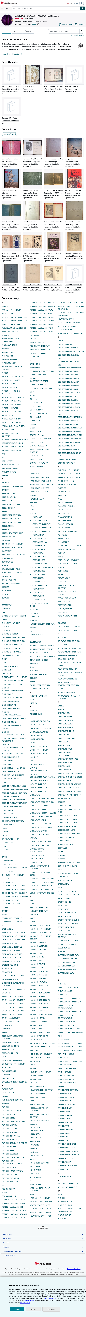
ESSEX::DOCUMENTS (10, 1046)
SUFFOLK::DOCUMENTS (67, 958)
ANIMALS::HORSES (9, 359)
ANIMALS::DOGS (8, 352)
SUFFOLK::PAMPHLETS (67, 969)
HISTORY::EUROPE (37, 560)
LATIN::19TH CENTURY (39, 753)
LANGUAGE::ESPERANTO (40, 721)
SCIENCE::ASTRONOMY (67, 826)
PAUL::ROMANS (64, 528)
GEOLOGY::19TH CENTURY (41, 388)
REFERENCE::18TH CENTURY (69, 648)
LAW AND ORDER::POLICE (40, 780)
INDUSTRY (34, 671)
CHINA (4, 659)
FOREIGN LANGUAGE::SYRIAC (41, 328)
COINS (4, 782)
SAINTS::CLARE (64, 742)
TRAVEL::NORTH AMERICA (68, 1155)
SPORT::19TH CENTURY (67, 891)
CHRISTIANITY (8, 670)
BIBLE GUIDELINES (9, 497)
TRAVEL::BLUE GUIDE (66, 1104)
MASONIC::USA (36, 1025)
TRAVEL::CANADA (65, 1108)
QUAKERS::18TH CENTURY (69, 626)
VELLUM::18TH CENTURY (68, 1187)
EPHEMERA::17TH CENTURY (13, 996)
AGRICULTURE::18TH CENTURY (14, 317)
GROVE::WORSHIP (37, 466)
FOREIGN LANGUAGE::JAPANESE (43, 306)
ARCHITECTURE (8, 429)
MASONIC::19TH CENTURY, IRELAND (41, 937)
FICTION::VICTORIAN (10, 1178)
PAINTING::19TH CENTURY (69, 470)
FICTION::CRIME (8, 1118)
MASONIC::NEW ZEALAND (40, 993)
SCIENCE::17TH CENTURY (68, 815)
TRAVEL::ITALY (64, 1140)
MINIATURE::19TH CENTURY (41, 1090)
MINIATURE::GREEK (37, 1097)
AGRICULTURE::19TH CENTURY (14, 321)
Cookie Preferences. (50, 1298)
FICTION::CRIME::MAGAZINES (13, 1121)
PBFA (34, 24)
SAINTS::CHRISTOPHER (67, 738)
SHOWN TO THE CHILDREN (69, 873)
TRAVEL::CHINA (64, 1111)
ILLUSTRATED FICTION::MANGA (42, 656)
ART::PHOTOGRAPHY (10, 468)
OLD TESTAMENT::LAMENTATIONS (70, 415)
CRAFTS (5, 832)
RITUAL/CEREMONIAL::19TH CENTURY (69, 697)
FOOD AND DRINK (9, 1196)
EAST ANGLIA (7, 929)
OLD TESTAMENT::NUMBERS (69, 431)
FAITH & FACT (7, 1089)
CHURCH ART (7, 694)
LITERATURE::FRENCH (39, 806)
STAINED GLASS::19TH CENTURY (67, 935)
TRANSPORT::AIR (65, 1065)
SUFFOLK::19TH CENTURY (68, 955)
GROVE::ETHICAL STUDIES (40, 438)
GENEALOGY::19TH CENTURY (42, 371)
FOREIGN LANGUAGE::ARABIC (13, 1203)
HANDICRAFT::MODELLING (40, 481)
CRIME (4, 835)
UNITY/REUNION (65, 1176)
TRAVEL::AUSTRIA (65, 1101)
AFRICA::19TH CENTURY (12, 310)
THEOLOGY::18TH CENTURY (69, 1002)
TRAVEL (61, 1086)
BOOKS (5, 565)
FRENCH (33, 339)
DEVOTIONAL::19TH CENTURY (14, 868)
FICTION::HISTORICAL (11, 1136)
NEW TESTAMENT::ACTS (40, 1205)
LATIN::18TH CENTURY (39, 750)
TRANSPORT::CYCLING (67, 1083)
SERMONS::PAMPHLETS (67, 866)
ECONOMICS (7, 968)
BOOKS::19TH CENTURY (12, 573)
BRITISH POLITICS (9, 580)
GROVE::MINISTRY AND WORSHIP (39, 450)
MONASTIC (34, 1145)
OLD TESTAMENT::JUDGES (69, 407)
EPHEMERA (6, 993)
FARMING (5, 1096)
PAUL (60, 499)
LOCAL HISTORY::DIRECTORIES (42, 882)
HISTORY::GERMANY (38, 574)
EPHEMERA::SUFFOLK (10, 1021)
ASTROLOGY (7, 475)
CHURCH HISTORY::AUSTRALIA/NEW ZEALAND (13, 733)
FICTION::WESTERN (10, 1182)
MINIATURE (34, 1083)
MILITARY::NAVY (36, 1079)
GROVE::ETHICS (36, 442)
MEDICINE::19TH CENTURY (41, 1057)
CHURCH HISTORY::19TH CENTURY (12, 726)
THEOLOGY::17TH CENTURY (69, 998)
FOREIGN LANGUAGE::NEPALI (41, 313)
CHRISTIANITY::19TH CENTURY (14, 677)
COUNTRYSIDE (8, 824)
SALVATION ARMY (65, 798)
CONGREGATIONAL (10, 817)
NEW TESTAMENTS (66, 319)
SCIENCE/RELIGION (65, 844)
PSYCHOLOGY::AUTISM (67, 616)
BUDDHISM (6, 591)
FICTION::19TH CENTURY (12, 1111)
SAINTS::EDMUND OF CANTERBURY (66, 753)
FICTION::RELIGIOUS (10, 1154)
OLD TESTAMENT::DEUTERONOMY (70, 359)
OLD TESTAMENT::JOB (67, 396)
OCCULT (61, 340)
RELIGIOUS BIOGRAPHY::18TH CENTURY (70, 673)
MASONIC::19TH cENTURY (40, 932)
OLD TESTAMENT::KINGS (68, 411)
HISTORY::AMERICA (38, 538)
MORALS (33, 1148)
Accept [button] (17, 1309)
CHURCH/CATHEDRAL (11, 779)
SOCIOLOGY (63, 877)
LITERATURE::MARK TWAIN (41, 827)
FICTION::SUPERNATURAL (12, 1171)
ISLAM (32, 681)
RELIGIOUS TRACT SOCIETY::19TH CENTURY (68, 683)
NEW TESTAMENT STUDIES (41, 1201)
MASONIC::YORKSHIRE (39, 1036)
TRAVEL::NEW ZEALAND (67, 1147)
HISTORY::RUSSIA (37, 589)
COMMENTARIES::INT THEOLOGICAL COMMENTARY (14, 798)
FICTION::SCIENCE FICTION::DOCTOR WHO (12, 1162)
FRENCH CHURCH (37, 342)
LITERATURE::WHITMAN (39, 834)
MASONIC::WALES (37, 1029)
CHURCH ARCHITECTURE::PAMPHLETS (14, 689)
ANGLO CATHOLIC (9, 345)
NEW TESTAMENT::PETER (40, 1216)
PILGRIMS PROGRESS (66, 549)
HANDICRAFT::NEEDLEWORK (41, 484)
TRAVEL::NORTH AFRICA (68, 1151)
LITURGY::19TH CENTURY (40, 842)
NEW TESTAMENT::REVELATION (71, 303)
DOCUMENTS (7, 882)
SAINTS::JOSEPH (64, 780)
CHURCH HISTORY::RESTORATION (12, 752)
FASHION (5, 1103)
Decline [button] (33, 1309)
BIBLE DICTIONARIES (10, 493)
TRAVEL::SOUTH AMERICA (68, 1165)
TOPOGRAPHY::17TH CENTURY (71, 1043)
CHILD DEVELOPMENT (11, 623)
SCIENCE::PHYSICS (65, 841)
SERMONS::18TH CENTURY (69, 862)
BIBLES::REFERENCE (10, 537)
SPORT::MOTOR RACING (68, 923)
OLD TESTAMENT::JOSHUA (69, 403)
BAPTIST (5, 490)
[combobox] (46, 8)
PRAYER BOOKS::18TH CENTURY (67, 586)
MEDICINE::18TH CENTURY (41, 1054)
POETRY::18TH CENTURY (68, 560)
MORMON (34, 1152)
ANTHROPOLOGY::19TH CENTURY (12, 367)
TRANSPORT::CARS (66, 1079)
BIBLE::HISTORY (8, 508)
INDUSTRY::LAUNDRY (38, 674)
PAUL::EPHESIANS (65, 510)
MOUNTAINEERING (37, 1155)
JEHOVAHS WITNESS (38, 696)
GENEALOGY (35, 367)
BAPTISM (5, 483)
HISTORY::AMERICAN (38, 542)
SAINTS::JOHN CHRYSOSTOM (70, 773)
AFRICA (5, 306)
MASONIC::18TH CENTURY (41, 925)
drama (4, 914)
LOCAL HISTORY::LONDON (41, 886)
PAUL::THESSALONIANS (67, 531)
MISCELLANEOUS (37, 1104)
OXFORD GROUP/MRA (67, 459)
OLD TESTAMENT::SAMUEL (69, 449)
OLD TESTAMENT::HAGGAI (68, 382)
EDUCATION (7, 972)
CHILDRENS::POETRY (10, 655)
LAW (31, 761)
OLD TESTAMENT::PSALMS (69, 442)
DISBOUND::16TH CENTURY (13, 875)
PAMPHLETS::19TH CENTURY (70, 477)
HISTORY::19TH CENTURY (40, 531)
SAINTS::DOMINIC (65, 745)
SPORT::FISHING (64, 902)
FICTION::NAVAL (8, 1150)
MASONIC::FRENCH (37, 957)
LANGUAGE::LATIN (37, 725)
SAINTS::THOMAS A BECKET (69, 795)
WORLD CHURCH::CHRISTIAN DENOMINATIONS (70, 1210)
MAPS (32, 904)
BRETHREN (6, 576)
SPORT (61, 887)
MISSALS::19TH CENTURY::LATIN (37, 1129)
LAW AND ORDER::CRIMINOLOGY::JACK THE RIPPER (42, 775)
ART (3, 454)
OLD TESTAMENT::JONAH (68, 400)
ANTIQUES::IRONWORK (11, 404)
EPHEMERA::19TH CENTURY (13, 1007)
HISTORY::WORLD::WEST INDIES (40, 604)
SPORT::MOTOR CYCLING (68, 920)
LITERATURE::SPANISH (39, 831)
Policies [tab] (28, 31)
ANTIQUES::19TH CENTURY (13, 376)
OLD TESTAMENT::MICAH (68, 424)
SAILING (61, 706)
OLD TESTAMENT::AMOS (68, 348)
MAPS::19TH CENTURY (39, 907)
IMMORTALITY (36, 663)
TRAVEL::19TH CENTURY (68, 1090)
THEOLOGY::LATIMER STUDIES (70, 1032)
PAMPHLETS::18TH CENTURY (70, 474)
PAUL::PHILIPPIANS (65, 524)
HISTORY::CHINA (36, 553)
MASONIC (34, 922)
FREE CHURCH (35, 335)
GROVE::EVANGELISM (38, 446)
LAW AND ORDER (37, 764)
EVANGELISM (7, 1075)
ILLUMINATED (35, 642)
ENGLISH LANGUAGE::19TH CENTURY (13, 984)
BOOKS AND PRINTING (11, 569)
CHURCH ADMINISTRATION (13, 680)
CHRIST (5, 662)
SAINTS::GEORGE (65, 762)
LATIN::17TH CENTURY (39, 746)
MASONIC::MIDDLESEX (39, 985)
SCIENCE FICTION (65, 806)
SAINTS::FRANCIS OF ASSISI (69, 759)
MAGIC (32, 900)
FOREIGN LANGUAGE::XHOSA (41, 331)
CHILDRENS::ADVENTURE (12, 644)
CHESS (4, 619)
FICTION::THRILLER (9, 1174)
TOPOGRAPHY (64, 1039)
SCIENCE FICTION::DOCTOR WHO (69, 810)
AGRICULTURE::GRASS (11, 324)
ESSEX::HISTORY (8, 1049)
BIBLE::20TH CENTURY (11, 504)
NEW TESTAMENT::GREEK (40, 1209)
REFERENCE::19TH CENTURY (69, 652)
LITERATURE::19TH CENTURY (42, 802)
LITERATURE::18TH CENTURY (42, 798)
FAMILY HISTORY (9, 1093)
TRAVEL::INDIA (64, 1137)
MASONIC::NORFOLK (38, 996)
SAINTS (61, 709)
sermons (61, 859)
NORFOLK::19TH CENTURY (69, 322)
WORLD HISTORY (65, 1215)
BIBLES (4, 511)
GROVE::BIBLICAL (36, 431)
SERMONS (62, 855)
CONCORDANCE (8, 810)
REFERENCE (62, 644)
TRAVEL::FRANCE (65, 1126)
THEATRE (62, 984)
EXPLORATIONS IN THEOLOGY (14, 1082)
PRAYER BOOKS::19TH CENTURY (67, 592)
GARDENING (35, 364)
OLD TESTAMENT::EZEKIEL (69, 375)
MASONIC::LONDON (38, 978)
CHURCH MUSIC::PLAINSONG (13, 768)
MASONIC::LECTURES (38, 975)
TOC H (60, 1036)
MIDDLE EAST (35, 1065)
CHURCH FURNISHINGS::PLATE (14, 718)
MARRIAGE (34, 914)
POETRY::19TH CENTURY (68, 564)
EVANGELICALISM (9, 1071)
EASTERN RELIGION (10, 965)
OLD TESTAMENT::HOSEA (68, 385)
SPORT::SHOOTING (66, 927)
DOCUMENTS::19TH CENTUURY (15, 896)
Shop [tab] (6, 31)
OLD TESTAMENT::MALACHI (69, 420)
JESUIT (32, 699)
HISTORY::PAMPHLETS (39, 585)
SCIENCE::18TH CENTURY (68, 819)
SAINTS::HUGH (64, 766)
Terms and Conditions (74, 1269)
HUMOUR (34, 620)
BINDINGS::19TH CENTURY (13, 544)
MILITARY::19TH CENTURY (40, 1072)
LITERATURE (35, 795)
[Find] (82, 8)
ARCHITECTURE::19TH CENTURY (11, 434)
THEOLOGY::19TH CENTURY (69, 1012)
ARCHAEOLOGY (8, 415)
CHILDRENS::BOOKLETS (11, 648)
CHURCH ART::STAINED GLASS (14, 698)
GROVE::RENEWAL (37, 459)
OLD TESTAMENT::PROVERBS (70, 438)
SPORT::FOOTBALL (65, 905)
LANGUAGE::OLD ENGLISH (40, 728)
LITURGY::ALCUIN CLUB (39, 845)
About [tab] (16, 31)
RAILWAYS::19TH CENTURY (69, 641)
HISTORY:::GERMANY (38, 520)
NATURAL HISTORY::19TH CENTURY (40, 1189)
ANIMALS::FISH (8, 356)
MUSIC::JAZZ (35, 1166)
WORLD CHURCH (65, 1205)
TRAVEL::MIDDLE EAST (67, 1144)
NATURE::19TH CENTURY (40, 1198)
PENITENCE (62, 535)
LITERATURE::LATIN (38, 820)
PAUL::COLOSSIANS (66, 502)
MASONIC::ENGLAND (38, 949)
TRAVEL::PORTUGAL (66, 1158)
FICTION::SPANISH (9, 1167)
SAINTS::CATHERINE (66, 731)
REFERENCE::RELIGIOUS (67, 655)
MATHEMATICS (36, 1039)
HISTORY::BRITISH (37, 546)
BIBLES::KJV (6, 529)
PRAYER (61, 574)
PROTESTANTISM (65, 605)
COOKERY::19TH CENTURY (13, 821)
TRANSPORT (63, 1057)
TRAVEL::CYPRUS (65, 1115)
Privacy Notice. (25, 1303)
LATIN (32, 743)
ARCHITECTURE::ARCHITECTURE (15, 439)
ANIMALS (5, 348)
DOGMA (5, 907)
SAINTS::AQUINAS (65, 716)
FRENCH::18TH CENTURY (40, 349)
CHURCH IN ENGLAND (10, 757)
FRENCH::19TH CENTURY (40, 353)
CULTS (4, 846)
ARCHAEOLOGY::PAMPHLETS (13, 426)
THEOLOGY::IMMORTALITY (69, 1029)
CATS (4, 612)
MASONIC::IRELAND (38, 964)
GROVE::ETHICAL (37, 435)
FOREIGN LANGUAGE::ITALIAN (42, 303)
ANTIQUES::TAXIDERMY (11, 411)
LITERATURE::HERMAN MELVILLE (43, 813)
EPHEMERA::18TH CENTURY (13, 1003)
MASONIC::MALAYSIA (38, 982)
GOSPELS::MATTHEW (38, 413)
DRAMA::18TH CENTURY (12, 918)
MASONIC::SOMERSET (39, 1011)
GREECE (33, 424)
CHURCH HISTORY (9, 722)
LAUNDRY (34, 757)
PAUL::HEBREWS (64, 520)
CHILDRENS (6, 630)
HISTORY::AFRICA (37, 535)
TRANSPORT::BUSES (66, 1072)
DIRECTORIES (7, 871)
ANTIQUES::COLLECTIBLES (13, 397)
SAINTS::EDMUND (65, 749)
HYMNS (33, 627)
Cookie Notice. (29, 1300)
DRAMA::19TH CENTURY (12, 922)
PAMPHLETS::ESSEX (66, 481)
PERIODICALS (63, 538)
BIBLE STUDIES (8, 501)
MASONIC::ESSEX (37, 953)
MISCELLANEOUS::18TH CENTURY (39, 1109)
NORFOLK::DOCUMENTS (68, 326)
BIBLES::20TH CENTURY (11, 522)
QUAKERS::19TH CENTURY (69, 630)
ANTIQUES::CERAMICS (11, 380)
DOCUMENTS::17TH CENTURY (14, 886)
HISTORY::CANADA (37, 549)
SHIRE (60, 869)
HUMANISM (34, 617)
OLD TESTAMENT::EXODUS (69, 371)
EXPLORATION (8, 1078)
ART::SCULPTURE (9, 472)
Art (3, 457)
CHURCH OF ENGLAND (11, 771)
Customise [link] (51, 1309)
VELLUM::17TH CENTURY (68, 1183)
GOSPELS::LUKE (36, 406)
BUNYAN (5, 598)
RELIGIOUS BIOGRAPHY (67, 669)
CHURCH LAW (7, 761)
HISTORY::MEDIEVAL (38, 582)
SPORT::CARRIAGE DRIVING (69, 895)
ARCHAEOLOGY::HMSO (11, 419)
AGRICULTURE (7, 313)
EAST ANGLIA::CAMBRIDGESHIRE (15, 940)
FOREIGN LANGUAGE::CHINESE (14, 1207)
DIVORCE (5, 878)
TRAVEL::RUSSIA (64, 1162)
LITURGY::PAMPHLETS (39, 855)
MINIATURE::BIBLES (37, 1093)
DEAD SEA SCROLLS (10, 864)
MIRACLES (34, 1101)
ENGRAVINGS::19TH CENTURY (14, 989)
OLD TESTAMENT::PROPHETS (70, 435)
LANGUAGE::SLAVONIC (39, 732)
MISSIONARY (35, 1134)
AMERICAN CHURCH (10, 331)
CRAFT (4, 828)
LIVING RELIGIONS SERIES (40, 859)
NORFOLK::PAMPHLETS (67, 330)
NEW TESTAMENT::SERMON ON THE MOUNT (71, 314)
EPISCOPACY (7, 1025)
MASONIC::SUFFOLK (38, 1018)
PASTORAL (62, 495)
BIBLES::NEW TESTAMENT (12, 533)
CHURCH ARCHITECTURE (12, 684)
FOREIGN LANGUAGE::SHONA (42, 317)
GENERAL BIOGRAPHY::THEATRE (39, 379)
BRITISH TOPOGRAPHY (11, 583)
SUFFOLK (61, 951)
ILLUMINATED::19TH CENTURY (42, 645)
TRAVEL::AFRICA (64, 1093)
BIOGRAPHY (7, 551)
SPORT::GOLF (63, 909)
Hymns (32, 631)
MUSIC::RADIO (35, 1170)
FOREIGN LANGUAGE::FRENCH (14, 1210)
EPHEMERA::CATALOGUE (12, 1014)
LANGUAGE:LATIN (37, 739)
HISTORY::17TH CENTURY (40, 524)
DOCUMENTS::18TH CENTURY (14, 889)
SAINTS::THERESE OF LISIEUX (70, 791)
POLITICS (61, 567)
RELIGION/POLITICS (66, 659)
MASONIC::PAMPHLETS (39, 1003)
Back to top (43, 1228)
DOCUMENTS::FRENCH (11, 900)
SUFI (59, 976)
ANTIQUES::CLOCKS (10, 387)
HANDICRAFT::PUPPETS (39, 488)
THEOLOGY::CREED (66, 1025)
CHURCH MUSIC (8, 764)
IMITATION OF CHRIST (39, 660)
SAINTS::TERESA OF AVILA (68, 788)
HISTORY (33, 513)
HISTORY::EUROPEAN (38, 564)
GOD (32, 392)
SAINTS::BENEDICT (65, 724)
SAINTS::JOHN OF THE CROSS (70, 777)
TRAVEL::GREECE (65, 1133)
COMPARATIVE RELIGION (12, 806)
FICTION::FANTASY (9, 1125)
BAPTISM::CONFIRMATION (12, 486)
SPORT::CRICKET (65, 898)
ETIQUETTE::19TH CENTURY (14, 1064)
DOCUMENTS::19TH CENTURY (14, 893)
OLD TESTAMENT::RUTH (68, 446)
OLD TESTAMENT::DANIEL (68, 355)
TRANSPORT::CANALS (67, 1075)
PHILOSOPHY (63, 542)
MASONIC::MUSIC (37, 989)
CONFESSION (7, 814)
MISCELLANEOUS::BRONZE (41, 1120)
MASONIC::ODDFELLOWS (40, 1000)
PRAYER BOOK (64, 578)
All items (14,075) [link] (9, 134)
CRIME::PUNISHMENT (10, 839)
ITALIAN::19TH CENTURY (40, 689)
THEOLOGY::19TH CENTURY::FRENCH (65, 1016)
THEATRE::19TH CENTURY (69, 987)
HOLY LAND (34, 609)
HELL (32, 506)
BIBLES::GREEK (8, 526)
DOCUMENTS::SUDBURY (12, 904)
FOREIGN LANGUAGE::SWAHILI (42, 324)
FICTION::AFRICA (8, 1114)
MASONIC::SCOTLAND (39, 1007)
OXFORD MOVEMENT (66, 463)
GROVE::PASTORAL (37, 456)
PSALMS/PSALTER (65, 609)
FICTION (5, 1107)
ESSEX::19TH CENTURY (11, 1042)
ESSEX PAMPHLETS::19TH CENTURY (12, 1037)
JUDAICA (33, 703)
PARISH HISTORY (65, 492)
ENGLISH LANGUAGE (10, 979)
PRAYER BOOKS (64, 582)
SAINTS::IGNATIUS (65, 770)
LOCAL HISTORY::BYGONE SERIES (40, 873)
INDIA (32, 667)
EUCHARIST (6, 1067)
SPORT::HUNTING (65, 916)
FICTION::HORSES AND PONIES (14, 1143)
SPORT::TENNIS (64, 931)
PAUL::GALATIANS (65, 517)
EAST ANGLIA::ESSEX (10, 943)
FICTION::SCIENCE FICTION (13, 1157)
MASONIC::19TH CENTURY (41, 929)
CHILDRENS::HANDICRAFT (12, 652)
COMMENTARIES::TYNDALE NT (14, 803)
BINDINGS (6, 540)
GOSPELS (33, 399)
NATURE (33, 1194)
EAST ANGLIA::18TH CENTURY (14, 932)
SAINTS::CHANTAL (65, 734)
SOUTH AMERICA (65, 880)
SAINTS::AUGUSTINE (66, 720)
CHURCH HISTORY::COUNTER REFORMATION (14, 739)
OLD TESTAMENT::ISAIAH (68, 389)
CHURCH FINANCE (9, 705)
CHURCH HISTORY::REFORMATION (12, 745)
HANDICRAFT (35, 474)
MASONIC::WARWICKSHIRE (41, 1032)
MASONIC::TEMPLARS (38, 1021)
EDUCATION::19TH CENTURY (14, 976)
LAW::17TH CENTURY (38, 784)
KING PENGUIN (36, 714)
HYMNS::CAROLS (36, 635)
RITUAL (61, 689)
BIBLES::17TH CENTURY (11, 515)
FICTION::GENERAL (9, 1129)
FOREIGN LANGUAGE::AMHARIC (14, 1200)
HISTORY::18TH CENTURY (40, 528)
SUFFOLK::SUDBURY (66, 973)
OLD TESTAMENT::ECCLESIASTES (69, 366)
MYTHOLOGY (35, 1177)
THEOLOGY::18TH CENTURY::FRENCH (65, 1006)
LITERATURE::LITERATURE (40, 824)
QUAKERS (62, 623)
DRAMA (5, 911)
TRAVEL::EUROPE (65, 1119)
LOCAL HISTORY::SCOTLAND (42, 889)
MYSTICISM (34, 1173)
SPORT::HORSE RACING (67, 913)
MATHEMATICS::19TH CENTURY (43, 1043)
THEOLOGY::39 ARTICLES (68, 1021)
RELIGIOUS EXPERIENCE (67, 679)
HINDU (32, 510)
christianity (6, 673)
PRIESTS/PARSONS (65, 601)
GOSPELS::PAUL (36, 417)
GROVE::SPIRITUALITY (39, 463)
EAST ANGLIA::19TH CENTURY (14, 936)
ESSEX (4, 1032)
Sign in (76, 3)
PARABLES (62, 488)
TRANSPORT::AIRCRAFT (67, 1068)
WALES (60, 1194)
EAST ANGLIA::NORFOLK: (12, 950)
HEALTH (33, 495)
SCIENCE (61, 802)
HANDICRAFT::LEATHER (39, 477)
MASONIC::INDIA (36, 960)
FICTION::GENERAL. (10, 1132)
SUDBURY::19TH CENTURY (69, 940)
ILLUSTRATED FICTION (39, 653)
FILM (3, 1185)
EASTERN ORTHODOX (11, 961)
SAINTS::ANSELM (64, 713)
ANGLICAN (6, 335)
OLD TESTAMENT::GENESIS (69, 378)
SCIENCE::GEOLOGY (66, 837)
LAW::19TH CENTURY (38, 791)
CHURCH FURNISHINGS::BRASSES (11, 713)
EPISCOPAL (6, 1029)
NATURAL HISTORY (38, 1184)
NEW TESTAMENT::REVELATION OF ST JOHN (71, 307)
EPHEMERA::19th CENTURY (13, 1011)
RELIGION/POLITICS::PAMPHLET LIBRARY (71, 663)
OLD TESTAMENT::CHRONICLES (71, 351)
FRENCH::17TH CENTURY (40, 346)
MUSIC (32, 1159)
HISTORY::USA (36, 592)
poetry (60, 556)
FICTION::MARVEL (9, 1147)
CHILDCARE (6, 626)
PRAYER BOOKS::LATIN (67, 598)
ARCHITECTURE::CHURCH (12, 443)
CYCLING (5, 850)
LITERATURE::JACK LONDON (41, 816)
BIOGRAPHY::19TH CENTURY (13, 555)
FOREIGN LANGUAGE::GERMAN (14, 1214)
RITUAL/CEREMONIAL (67, 692)
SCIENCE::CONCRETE (66, 830)
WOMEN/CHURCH (65, 1201)
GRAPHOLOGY (36, 420)
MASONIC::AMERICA (38, 942)
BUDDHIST (6, 594)
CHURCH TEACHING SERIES (13, 775)
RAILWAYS (62, 637)
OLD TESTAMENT (65, 344)
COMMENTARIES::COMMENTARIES (15, 789)
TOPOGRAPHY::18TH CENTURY (71, 1047)
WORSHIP (62, 1218)
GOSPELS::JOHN (36, 402)
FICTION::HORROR (9, 1139)
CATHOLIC (6, 609)
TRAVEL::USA (63, 1169)
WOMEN (61, 1198)
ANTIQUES (6, 373)
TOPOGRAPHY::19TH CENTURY (71, 1050)
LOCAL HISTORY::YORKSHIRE (42, 893)
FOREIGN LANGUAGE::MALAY (41, 310)
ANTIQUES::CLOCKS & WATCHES (11, 392)
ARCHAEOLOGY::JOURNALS (13, 422)
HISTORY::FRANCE (37, 571)
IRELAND (33, 678)
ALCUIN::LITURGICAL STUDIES (14, 328)
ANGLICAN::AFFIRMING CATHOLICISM (11, 340)
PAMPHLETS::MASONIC (67, 484)
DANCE (4, 857)
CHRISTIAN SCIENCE (10, 666)
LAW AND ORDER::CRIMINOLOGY (39, 769)
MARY (32, 918)
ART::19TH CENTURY (10, 465)
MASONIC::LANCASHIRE (39, 971)
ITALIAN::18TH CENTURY (40, 685)
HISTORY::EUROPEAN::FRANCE (42, 567)
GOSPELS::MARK (36, 410)
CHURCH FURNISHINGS (11, 708)
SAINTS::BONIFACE (65, 727)
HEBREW (33, 502)
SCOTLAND (62, 848)
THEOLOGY (62, 994)
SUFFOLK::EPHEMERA (66, 962)
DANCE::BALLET (8, 860)
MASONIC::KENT (36, 967)
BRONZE (5, 587)
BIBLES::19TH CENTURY (11, 519)
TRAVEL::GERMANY (65, 1129)
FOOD (4, 1192)
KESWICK (33, 710)
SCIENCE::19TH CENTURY (68, 823)
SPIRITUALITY (63, 884)
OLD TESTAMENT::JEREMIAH (69, 393)
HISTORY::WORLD (37, 600)
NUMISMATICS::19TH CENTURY (70, 333)
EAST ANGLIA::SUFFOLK (11, 958)
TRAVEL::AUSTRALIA (66, 1097)
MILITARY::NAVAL (37, 1075)
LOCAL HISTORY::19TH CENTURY (39, 867)
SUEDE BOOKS (64, 948)
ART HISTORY (7, 461)
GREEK (32, 428)
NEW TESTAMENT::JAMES (40, 1212)
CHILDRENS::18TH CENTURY (13, 637)
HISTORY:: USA (36, 517)
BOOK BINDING (8, 558)
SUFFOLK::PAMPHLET (66, 966)
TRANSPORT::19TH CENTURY (70, 1061)
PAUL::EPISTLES (64, 513)
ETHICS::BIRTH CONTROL (12, 1060)
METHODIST (35, 1061)
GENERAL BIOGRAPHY (39, 375)
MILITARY (34, 1068)
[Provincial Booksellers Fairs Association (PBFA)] (80, 48)
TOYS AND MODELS (66, 1054)
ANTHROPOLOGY (9, 363)
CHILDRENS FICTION (10, 634)
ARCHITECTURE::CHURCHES (13, 447)
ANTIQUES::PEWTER (10, 408)
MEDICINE (34, 1050)
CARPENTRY (7, 605)
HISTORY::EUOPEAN (38, 556)
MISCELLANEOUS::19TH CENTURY (39, 1115)
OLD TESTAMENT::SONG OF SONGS (69, 454)
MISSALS (33, 1124)
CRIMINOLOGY (8, 842)
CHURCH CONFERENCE (11, 701)
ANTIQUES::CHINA (9, 384)
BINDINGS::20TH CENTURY (13, 547)
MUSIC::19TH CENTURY (39, 1163)
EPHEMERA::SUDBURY (11, 1018)
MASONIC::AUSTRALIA (39, 946)
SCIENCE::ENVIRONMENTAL (69, 833)
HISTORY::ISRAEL (37, 578)
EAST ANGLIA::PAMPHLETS (12, 954)
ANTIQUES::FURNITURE (11, 401)
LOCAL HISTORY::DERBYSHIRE (42, 878)
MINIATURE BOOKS (37, 1086)
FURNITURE (34, 357)
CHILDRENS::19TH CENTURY (13, 641)
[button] (38, 24)
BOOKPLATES (7, 562)
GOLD (32, 395)
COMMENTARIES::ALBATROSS (14, 786)
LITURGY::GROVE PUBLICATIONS (37, 850)
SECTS (60, 851)
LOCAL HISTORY (36, 862)
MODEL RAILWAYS (37, 1138)
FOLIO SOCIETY (8, 1189)
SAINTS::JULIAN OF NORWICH (70, 784)
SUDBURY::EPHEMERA (67, 944)
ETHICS (5, 1057)
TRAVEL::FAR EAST (65, 1122)
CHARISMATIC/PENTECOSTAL (14, 616)
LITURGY (33, 838)
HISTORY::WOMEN (37, 596)
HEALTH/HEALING (37, 499)
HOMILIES (34, 613)
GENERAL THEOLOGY (38, 384)
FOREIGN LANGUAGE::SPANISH (42, 321)
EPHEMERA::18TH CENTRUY (13, 1000)
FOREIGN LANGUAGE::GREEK (13, 1218)
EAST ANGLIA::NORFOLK (12, 947)
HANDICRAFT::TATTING (39, 492)
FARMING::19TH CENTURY (12, 1100)
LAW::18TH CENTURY (38, 788)
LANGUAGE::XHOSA (38, 735)
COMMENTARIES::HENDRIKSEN (14, 793)
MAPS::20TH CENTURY (39, 911)
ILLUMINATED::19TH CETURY (42, 649)
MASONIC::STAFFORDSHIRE (41, 1014)
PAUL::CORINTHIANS (66, 506)
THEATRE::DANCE (65, 991)
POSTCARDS (63, 571)
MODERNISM (35, 1141)
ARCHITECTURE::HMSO (11, 450)
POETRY (61, 553)
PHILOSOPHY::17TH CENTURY (70, 546)
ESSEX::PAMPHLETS (10, 1053)
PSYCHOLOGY (63, 612)
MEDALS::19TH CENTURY (40, 1047)
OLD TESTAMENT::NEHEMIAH (70, 428)
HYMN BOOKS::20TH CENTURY (42, 624)
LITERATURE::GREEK (38, 809)
